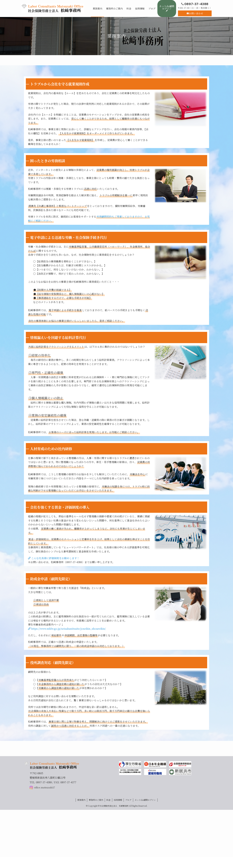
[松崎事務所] (52, 8)
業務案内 (81, 799)
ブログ (128, 799)
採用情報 (118, 799)
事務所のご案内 (96, 799)
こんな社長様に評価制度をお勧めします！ (55, 558)
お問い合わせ (196, 13)
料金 (108, 799)
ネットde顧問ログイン (145, 799)
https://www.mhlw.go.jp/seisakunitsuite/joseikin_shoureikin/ (68, 628)
